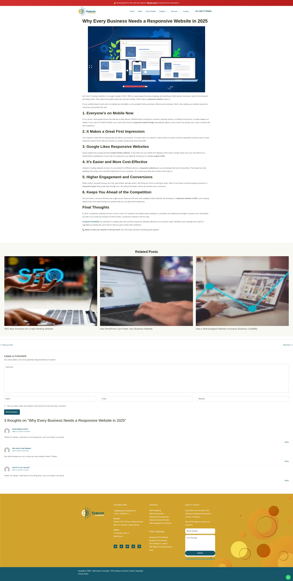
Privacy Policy (83, 574)
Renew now (152, 3)
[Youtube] (133, 546)
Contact (186, 11)
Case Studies (151, 11)
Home (132, 11)
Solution (162, 11)
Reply (287, 442)
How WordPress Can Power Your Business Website (126, 329)
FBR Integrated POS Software (160, 523)
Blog (151, 550)
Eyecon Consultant (92, 222)
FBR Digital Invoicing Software (160, 547)
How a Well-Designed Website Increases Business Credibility (227, 329)
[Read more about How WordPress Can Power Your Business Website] (146, 291)
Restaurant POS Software (158, 537)
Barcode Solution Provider (159, 520)
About (140, 11)
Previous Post (6, 345)
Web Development (156, 514)
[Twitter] (121, 546)
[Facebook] (115, 546)
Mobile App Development (159, 517)
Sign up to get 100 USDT (21, 467)
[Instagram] (127, 546)
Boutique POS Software (158, 540)
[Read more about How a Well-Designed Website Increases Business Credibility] (242, 291)
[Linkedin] (139, 546)
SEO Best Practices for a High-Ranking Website (28, 329)
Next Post (288, 345)
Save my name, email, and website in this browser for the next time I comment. (36, 406)
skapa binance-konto (20, 429)
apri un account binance (21, 448)
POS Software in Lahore (158, 544)
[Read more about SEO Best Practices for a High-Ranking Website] (50, 291)
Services (174, 11)
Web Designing (155, 510)
